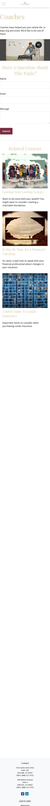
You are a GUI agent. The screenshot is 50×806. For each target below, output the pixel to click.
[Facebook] (22, 793)
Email (3, 93)
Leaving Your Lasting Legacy (23, 192)
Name (3, 78)
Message (4, 108)
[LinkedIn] (27, 793)
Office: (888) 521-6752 (25, 787)
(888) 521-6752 (28, 775)
